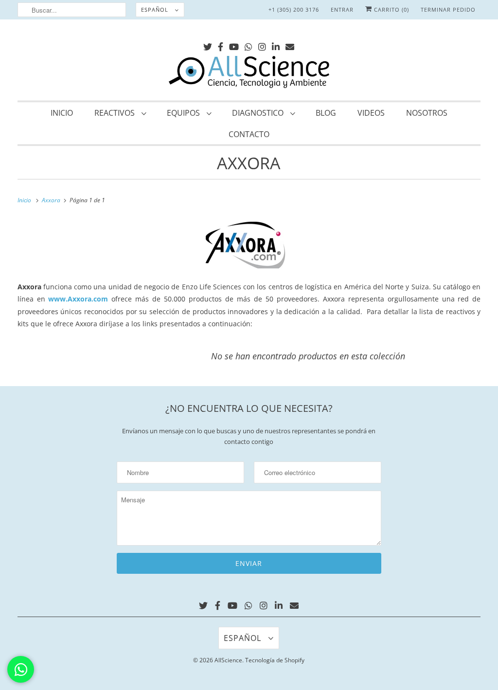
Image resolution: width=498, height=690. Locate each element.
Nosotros (426, 112)
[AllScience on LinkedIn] (275, 45)
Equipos (184, 112)
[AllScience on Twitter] (208, 45)
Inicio (62, 112)
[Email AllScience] (290, 45)
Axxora (249, 163)
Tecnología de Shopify (274, 660)
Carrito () (390, 9)
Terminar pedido (448, 9)
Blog (326, 112)
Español (155, 9)
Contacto (249, 134)
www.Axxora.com (78, 298)
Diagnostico (258, 112)
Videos (371, 112)
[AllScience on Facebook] (220, 45)
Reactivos (115, 112)
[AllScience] (249, 73)
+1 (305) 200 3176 (293, 9)
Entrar (342, 9)
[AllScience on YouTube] (234, 45)
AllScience (228, 660)
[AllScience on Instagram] (262, 45)
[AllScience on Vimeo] (248, 45)
